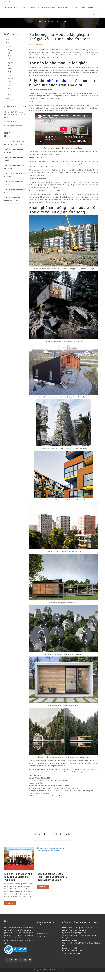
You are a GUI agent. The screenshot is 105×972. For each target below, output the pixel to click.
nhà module (58, 81)
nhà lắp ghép (53, 769)
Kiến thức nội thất (9, 89)
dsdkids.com (61, 796)
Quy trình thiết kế (43, 933)
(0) (94, 14)
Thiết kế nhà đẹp (60, 21)
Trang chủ (42, 21)
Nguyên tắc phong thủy (10, 67)
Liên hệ (90, 7)
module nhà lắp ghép (48, 50)
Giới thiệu (8, 41)
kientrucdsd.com (50, 796)
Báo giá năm (41, 936)
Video (8, 98)
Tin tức (50, 21)
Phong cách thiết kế (10, 54)
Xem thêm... (10, 903)
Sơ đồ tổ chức (42, 930)
